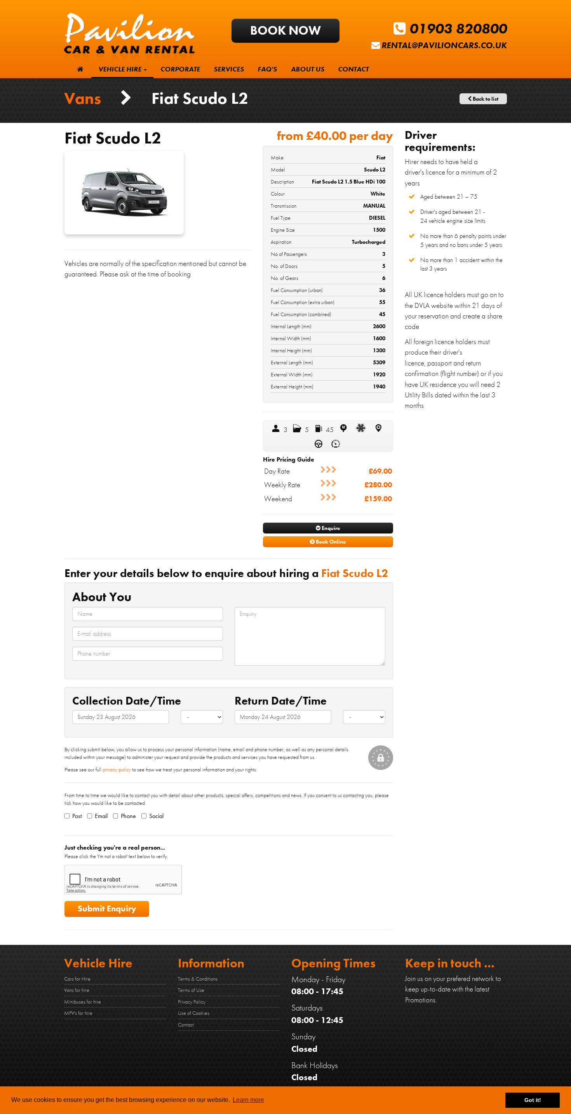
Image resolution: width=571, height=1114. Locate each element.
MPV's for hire (78, 1012)
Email (101, 816)
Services (229, 69)
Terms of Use (191, 989)
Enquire (330, 528)
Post (77, 816)
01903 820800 (456, 28)
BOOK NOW (285, 30)
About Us (307, 69)
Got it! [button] (532, 1100)
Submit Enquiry (107, 908)
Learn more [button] (248, 1100)
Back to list (485, 98)
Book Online (330, 541)
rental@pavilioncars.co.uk (444, 45)
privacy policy (117, 769)
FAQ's (267, 69)
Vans (84, 98)
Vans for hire (76, 989)
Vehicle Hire (120, 69)
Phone (128, 816)
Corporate (180, 69)
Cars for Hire (77, 978)
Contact (353, 69)
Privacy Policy (191, 1001)
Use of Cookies (193, 1012)
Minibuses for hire (82, 1001)
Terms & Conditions (198, 978)
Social (156, 816)
